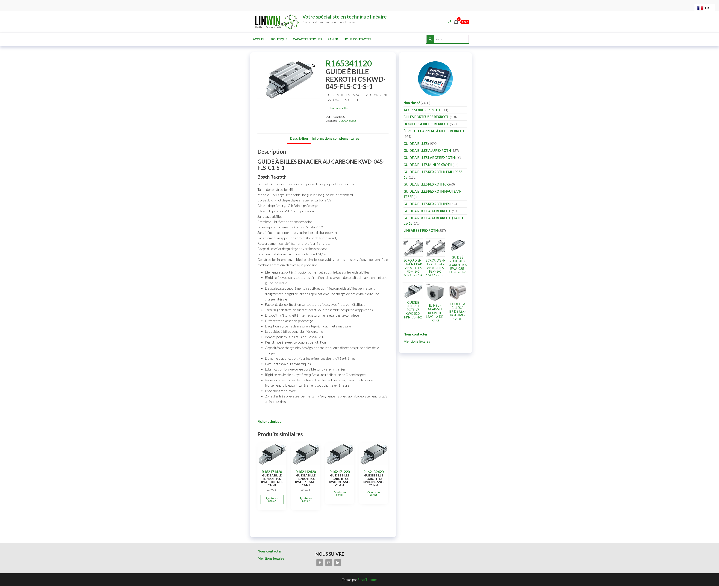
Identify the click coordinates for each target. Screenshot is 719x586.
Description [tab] (299, 138)
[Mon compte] (449, 22)
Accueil (259, 39)
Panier (333, 39)
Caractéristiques (307, 39)
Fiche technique (269, 421)
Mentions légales (417, 341)
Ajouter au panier (272, 499)
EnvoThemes (367, 580)
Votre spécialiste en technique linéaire (344, 17)
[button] (313, 65)
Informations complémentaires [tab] (335, 138)
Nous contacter (357, 39)
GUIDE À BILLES (347, 120)
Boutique (279, 39)
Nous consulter (339, 108)
